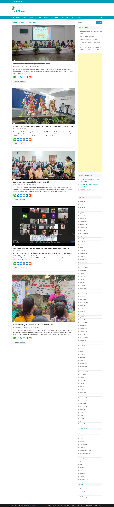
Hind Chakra (18, 11)
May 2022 (82, 348)
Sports (73, 17)
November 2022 (83, 331)
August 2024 (83, 270)
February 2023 (83, 322)
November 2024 (83, 262)
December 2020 (83, 398)
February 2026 (83, 218)
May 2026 (82, 210)
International (38, 17)
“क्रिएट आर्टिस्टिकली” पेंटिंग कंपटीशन (87, 36)
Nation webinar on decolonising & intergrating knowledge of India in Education (41, 248)
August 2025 (83, 236)
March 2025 (82, 250)
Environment (83, 447)
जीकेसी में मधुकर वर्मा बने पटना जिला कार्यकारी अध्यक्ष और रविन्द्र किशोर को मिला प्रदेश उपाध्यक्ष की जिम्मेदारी (90, 48)
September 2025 (84, 233)
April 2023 (82, 317)
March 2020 (82, 424)
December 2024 (83, 259)
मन (86, 189)
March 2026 (82, 215)
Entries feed (83, 491)
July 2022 (82, 343)
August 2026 (83, 201)
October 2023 (83, 299)
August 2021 (83, 374)
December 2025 (83, 224)
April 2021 (82, 386)
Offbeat (80, 17)
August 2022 (83, 340)
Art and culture (83, 433)
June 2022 (82, 345)
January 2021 (83, 395)
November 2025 (83, 227)
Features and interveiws (85, 450)
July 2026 (82, 204)
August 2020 (83, 409)
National (18, 17)
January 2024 (83, 291)
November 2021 (83, 366)
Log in (81, 488)
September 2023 (84, 302)
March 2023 (82, 320)
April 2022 (82, 351)
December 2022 (83, 328)
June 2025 (82, 242)
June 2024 (82, 276)
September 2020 (84, 406)
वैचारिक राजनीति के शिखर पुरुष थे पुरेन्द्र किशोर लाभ (89, 39)
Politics (24, 17)
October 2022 (83, 334)
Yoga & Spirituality (64, 17)
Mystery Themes (31, 505)
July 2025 (82, 239)
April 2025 (82, 247)
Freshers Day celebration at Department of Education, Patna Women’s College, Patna (43, 126)
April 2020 (82, 421)
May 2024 (82, 279)
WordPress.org (83, 497)
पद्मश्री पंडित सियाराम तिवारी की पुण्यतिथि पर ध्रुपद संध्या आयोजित (91, 32)
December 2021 (83, 363)
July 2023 (82, 308)
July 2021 (82, 377)
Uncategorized (83, 476)
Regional (31, 17)
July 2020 (82, 412)
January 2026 (83, 221)
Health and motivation (85, 453)
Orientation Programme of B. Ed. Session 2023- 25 (31, 182)
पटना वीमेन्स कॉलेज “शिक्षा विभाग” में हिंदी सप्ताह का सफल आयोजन (31, 64)
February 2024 (83, 288)
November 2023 (83, 296)
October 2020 (83, 403)
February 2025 (83, 253)
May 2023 (82, 314)
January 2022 (83, 360)
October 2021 (83, 369)
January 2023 (83, 325)
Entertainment (54, 17)
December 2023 (83, 293)
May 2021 (82, 383)
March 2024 (82, 285)
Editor (27, 66)
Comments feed (84, 494)
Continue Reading (20, 81)
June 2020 (82, 415)
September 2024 (84, 267)
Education (82, 441)
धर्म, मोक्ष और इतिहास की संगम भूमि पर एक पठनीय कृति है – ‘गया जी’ (90, 43)
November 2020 (83, 400)
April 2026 (82, 213)
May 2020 (82, 418)
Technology (82, 473)
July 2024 (82, 273)
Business (46, 17)
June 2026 (82, 207)
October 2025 (83, 230)
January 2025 (83, 256)
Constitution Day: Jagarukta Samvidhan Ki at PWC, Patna (33, 325)
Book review (83, 436)
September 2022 (84, 337)
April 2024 (82, 282)
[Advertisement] (90, 112)
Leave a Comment (35, 66)
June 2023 (82, 311)
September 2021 (84, 372)
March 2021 (82, 389)
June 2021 (82, 380)
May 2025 (82, 244)
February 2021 (83, 392)
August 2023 (83, 305)
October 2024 (83, 265)
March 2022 (82, 354)
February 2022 (83, 357)
